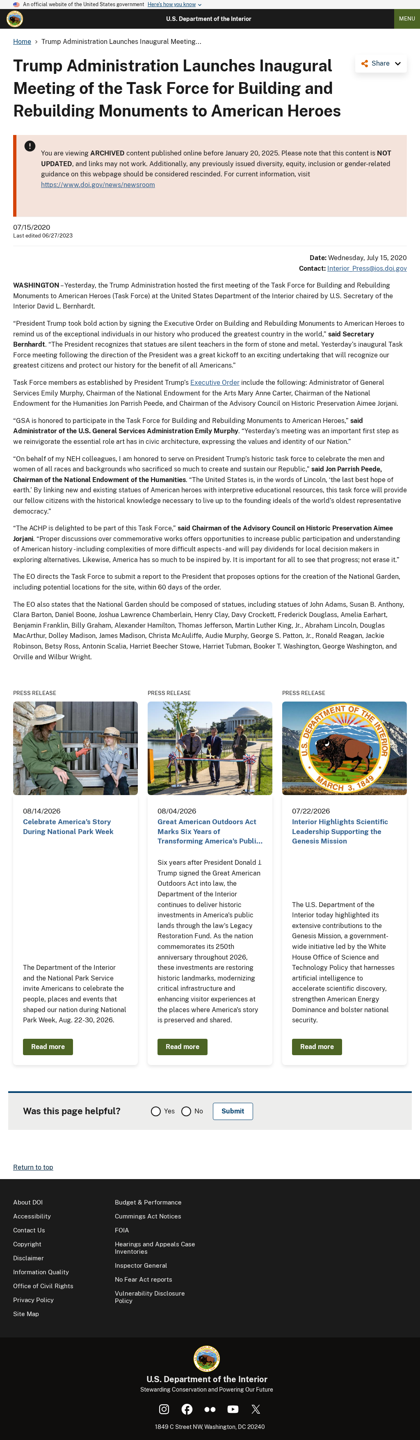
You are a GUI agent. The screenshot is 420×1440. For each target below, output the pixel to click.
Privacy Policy (33, 1299)
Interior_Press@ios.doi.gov (367, 268)
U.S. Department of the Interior (208, 19)
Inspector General (141, 1265)
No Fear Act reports (143, 1279)
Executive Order (215, 382)
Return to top (33, 1167)
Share (381, 63)
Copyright (27, 1244)
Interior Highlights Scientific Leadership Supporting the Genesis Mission (340, 831)
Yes (169, 1111)
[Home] (15, 19)
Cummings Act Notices (148, 1216)
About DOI (28, 1202)
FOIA (122, 1230)
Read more (48, 1047)
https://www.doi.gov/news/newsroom (98, 185)
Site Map (26, 1313)
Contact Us (29, 1230)
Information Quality (41, 1272)
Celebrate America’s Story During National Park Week (68, 826)
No (198, 1111)
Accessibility (32, 1216)
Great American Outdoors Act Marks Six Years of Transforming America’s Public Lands (209, 832)
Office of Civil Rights (43, 1285)
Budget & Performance (148, 1202)
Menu (407, 19)
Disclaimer (28, 1258)
